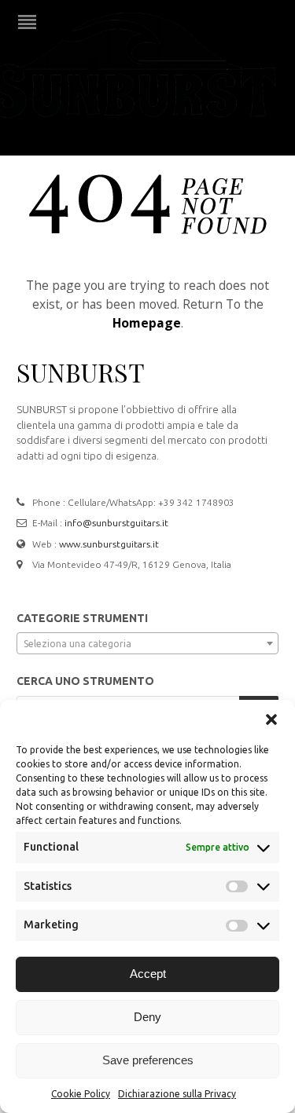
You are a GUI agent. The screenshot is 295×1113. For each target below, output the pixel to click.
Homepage (146, 322)
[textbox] (147, 644)
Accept (148, 973)
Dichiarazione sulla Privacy (177, 1094)
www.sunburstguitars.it (109, 544)
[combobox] (147, 643)
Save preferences (148, 1060)
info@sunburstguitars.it (116, 523)
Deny (147, 1016)
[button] (271, 719)
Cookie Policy (80, 1094)
